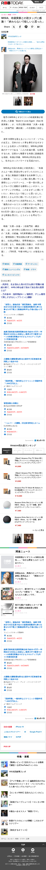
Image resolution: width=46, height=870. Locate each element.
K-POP (18, 737)
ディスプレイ (28, 450)
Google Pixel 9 (35, 732)
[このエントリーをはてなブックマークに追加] (38, 26)
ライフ (41, 7)
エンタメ (32, 7)
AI (25, 732)
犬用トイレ (39, 450)
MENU (37, 2)
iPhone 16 (20, 726)
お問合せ (9, 856)
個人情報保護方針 (34, 856)
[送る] (26, 26)
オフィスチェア (17, 451)
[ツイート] (13, 26)
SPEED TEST (23, 7)
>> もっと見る (38, 530)
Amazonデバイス (7, 451)
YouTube (32, 852)
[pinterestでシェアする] (32, 26)
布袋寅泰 (18, 264)
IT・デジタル (14, 7)
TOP (23, 844)
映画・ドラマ (31, 269)
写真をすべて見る (25, 111)
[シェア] (20, 26)
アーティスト (33, 264)
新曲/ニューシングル (12, 269)
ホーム (5, 7)
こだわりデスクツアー (12, 732)
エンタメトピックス (12, 275)
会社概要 (24, 856)
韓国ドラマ (8, 737)
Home (13, 852)
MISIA (7, 264)
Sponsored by (29, 440)
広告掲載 (16, 856)
